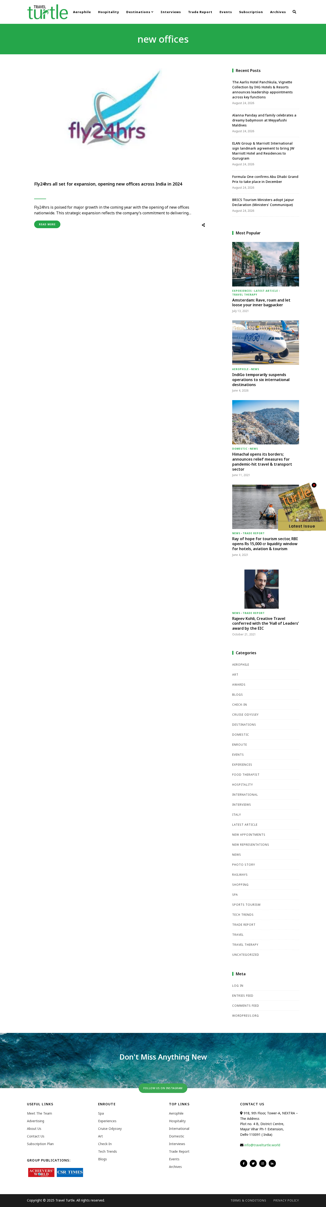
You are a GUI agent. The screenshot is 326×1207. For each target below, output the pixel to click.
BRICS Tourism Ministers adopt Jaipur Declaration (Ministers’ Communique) (263, 202)
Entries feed (242, 996)
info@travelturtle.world (262, 1145)
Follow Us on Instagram (163, 1088)
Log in (237, 986)
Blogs (237, 695)
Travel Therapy (244, 294)
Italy (236, 815)
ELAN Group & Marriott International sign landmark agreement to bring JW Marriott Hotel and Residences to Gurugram (263, 151)
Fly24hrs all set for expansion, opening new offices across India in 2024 (108, 184)
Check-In (239, 705)
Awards (239, 685)
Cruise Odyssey (245, 715)
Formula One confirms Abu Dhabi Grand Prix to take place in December (265, 179)
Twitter (253, 1163)
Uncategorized (245, 955)
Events (226, 12)
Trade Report (200, 12)
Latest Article (266, 290)
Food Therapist (246, 775)
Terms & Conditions (248, 1200)
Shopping (240, 885)
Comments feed (245, 1006)
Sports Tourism (246, 905)
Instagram (262, 1163)
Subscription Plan (40, 1144)
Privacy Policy (286, 1200)
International (245, 795)
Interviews (171, 12)
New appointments (248, 835)
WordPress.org (245, 1016)
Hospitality (108, 12)
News (255, 369)
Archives (278, 12)
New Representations (250, 845)
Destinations (138, 12)
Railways (240, 875)
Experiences (242, 290)
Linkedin (272, 1163)
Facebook (243, 1163)
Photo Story (243, 865)
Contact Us (35, 1136)
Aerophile (82, 12)
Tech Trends (243, 915)
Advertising (35, 1121)
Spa (235, 895)
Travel (238, 935)
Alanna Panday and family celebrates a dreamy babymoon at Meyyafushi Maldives (264, 120)
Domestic (239, 448)
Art (235, 675)
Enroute (239, 745)
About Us (34, 1128)
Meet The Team (39, 1113)
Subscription (251, 12)
